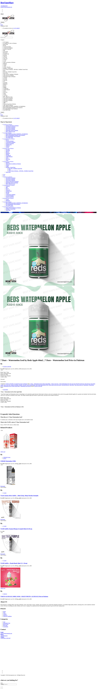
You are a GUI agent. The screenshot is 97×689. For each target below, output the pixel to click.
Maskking (8, 153)
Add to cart (3, 451)
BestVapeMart (7, 2)
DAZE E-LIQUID (10, 143)
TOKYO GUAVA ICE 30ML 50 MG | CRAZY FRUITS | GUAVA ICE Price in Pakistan (24, 596)
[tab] (49, 389)
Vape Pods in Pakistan (10, 128)
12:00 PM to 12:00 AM (5, 637)
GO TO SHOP (16, 28)
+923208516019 (4, 5)
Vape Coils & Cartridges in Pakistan (13, 163)
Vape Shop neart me (78, 385)
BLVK (7, 140)
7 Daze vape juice (54, 383)
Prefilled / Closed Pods (10, 167)
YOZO (7, 199)
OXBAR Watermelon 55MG (8, 461)
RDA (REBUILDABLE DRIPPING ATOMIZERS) (17, 134)
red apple (25, 385)
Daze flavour (87, 383)
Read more (3, 486)
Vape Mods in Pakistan (10, 126)
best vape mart (73, 383)
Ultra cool (8, 189)
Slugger (7, 154)
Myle (9, 169)
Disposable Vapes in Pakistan (12, 130)
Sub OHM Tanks (9, 137)
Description (5, 389)
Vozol (7, 157)
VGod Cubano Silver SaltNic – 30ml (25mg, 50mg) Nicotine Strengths (19, 495)
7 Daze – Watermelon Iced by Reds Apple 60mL (40, 383)
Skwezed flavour (65, 385)
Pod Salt (7, 192)
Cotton (7, 166)
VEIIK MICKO (9, 156)
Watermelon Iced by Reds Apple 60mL (12, 386)
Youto (7, 160)
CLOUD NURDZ (10, 141)
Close (2, 24)
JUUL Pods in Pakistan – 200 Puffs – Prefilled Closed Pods (20, 170)
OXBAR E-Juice (6, 457)
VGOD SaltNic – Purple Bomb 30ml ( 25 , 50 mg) (14, 563)
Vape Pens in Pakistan (10, 129)
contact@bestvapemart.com (6, 7)
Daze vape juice (7, 385)
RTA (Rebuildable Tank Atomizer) (13, 136)
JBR (7, 187)
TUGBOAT (8, 155)
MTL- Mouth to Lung (10, 131)
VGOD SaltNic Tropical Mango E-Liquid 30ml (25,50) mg (16, 528)
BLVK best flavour (80, 383)
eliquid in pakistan (14, 385)
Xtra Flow (8, 159)
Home (2, 212)
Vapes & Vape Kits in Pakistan (12, 125)
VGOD (7, 147)
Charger (7, 165)
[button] (48, 23)
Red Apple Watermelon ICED (42, 385)
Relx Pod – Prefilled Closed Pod (15, 168)
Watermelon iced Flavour (25, 386)
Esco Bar (8, 149)
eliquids (20, 385)
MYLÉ (7, 151)
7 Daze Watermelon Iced (64, 383)
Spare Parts (8, 172)
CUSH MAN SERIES (10, 142)
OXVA (4, 458)
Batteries (7, 162)
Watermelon (85, 385)
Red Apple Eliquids (31, 385)
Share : (2, 387)
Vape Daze (71, 385)
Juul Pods (8, 150)
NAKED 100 (8, 144)
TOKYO (8, 145)
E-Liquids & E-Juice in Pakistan (9, 212)
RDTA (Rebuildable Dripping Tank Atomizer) (15, 135)
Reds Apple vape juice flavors (55, 385)
